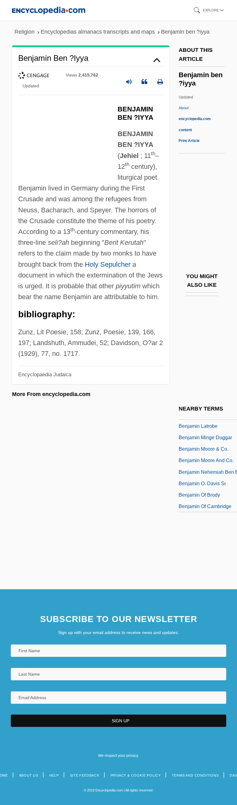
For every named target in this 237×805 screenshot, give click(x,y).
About (195, 119)
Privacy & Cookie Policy (135, 775)
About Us (28, 775)
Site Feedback (84, 775)
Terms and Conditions (195, 775)
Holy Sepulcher (108, 264)
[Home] (48, 10)
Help (54, 775)
